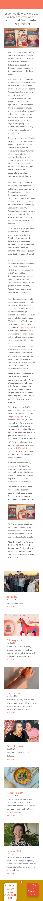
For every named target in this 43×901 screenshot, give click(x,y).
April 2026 (12, 597)
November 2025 (15, 793)
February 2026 (14, 640)
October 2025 (14, 851)
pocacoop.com (27, 327)
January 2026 (13, 693)
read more (11, 606)
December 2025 (15, 746)
